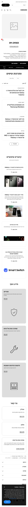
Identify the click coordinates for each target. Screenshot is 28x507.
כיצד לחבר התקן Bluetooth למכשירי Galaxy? (15, 58)
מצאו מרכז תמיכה (20, 448)
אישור (7, 502)
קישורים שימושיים (20, 67)
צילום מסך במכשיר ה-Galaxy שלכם (17, 55)
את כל (18, 78)
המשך (6, 5)
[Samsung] (24, 10)
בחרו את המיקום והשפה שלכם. (21, 1)
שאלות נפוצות (12, 78)
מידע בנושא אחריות (14, 46)
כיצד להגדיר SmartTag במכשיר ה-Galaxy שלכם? (14, 53)
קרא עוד (5, 298)
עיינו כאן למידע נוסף (12, 498)
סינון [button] (23, 83)
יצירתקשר (4, 67)
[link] (3, 40)
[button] (14, 91)
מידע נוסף (11, 67)
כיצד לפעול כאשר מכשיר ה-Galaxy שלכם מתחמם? (14, 56)
